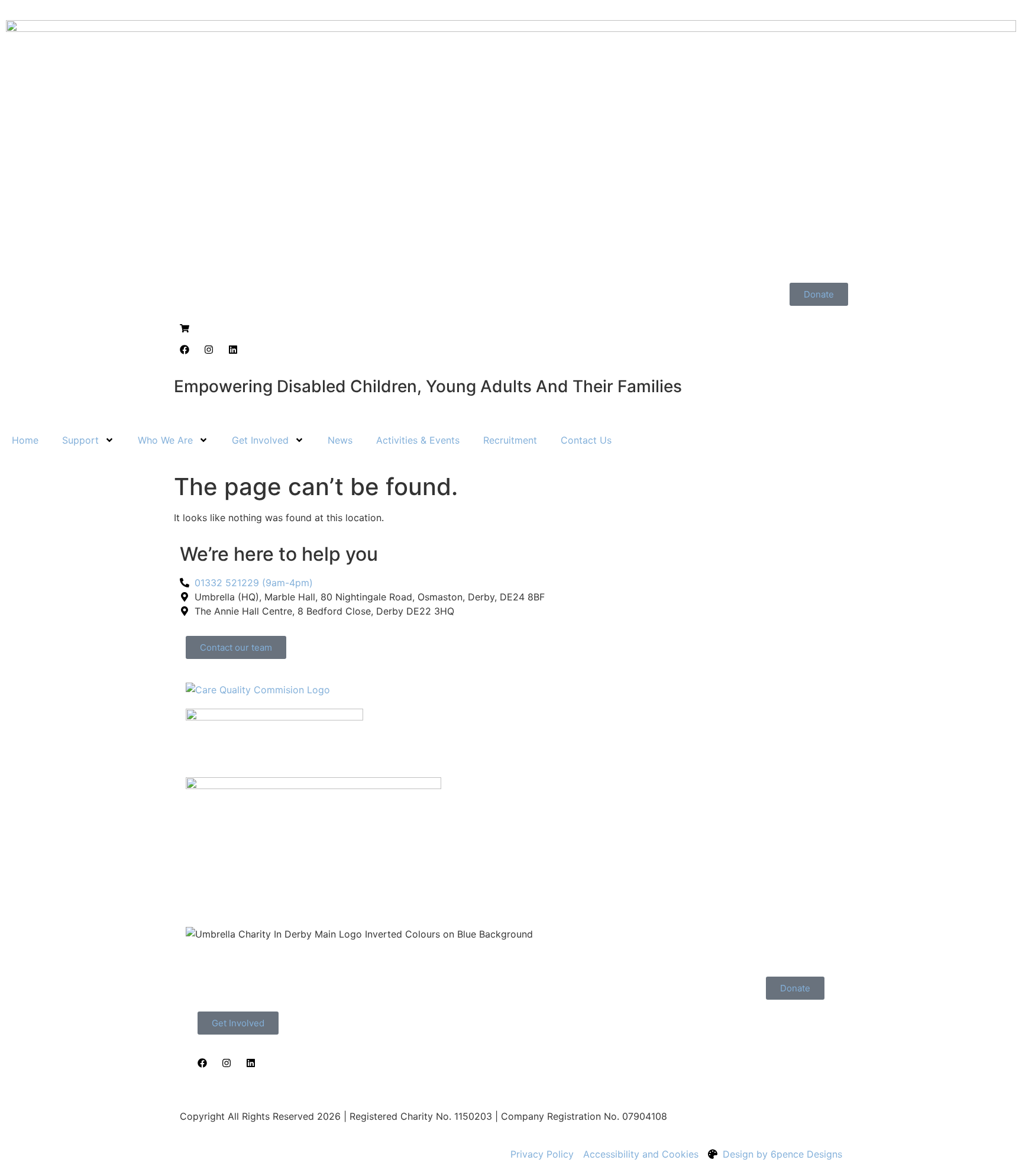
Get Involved (260, 440)
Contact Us (586, 440)
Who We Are (165, 440)
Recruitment (510, 440)
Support (80, 440)
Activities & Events (418, 440)
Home (25, 440)
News (340, 440)
